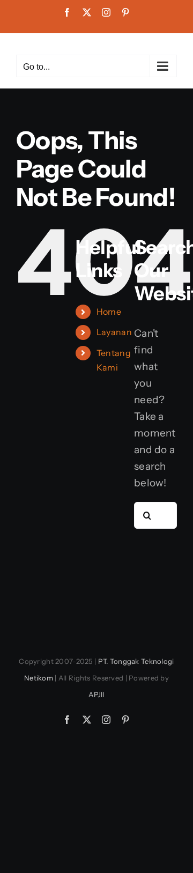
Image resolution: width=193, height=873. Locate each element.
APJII (96, 694)
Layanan (114, 332)
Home (108, 311)
